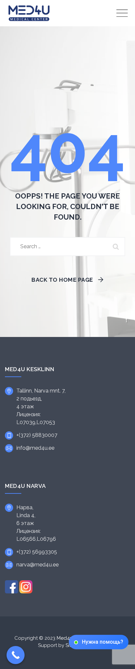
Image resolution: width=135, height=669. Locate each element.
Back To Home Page (62, 279)
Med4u (65, 638)
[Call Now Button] (16, 655)
